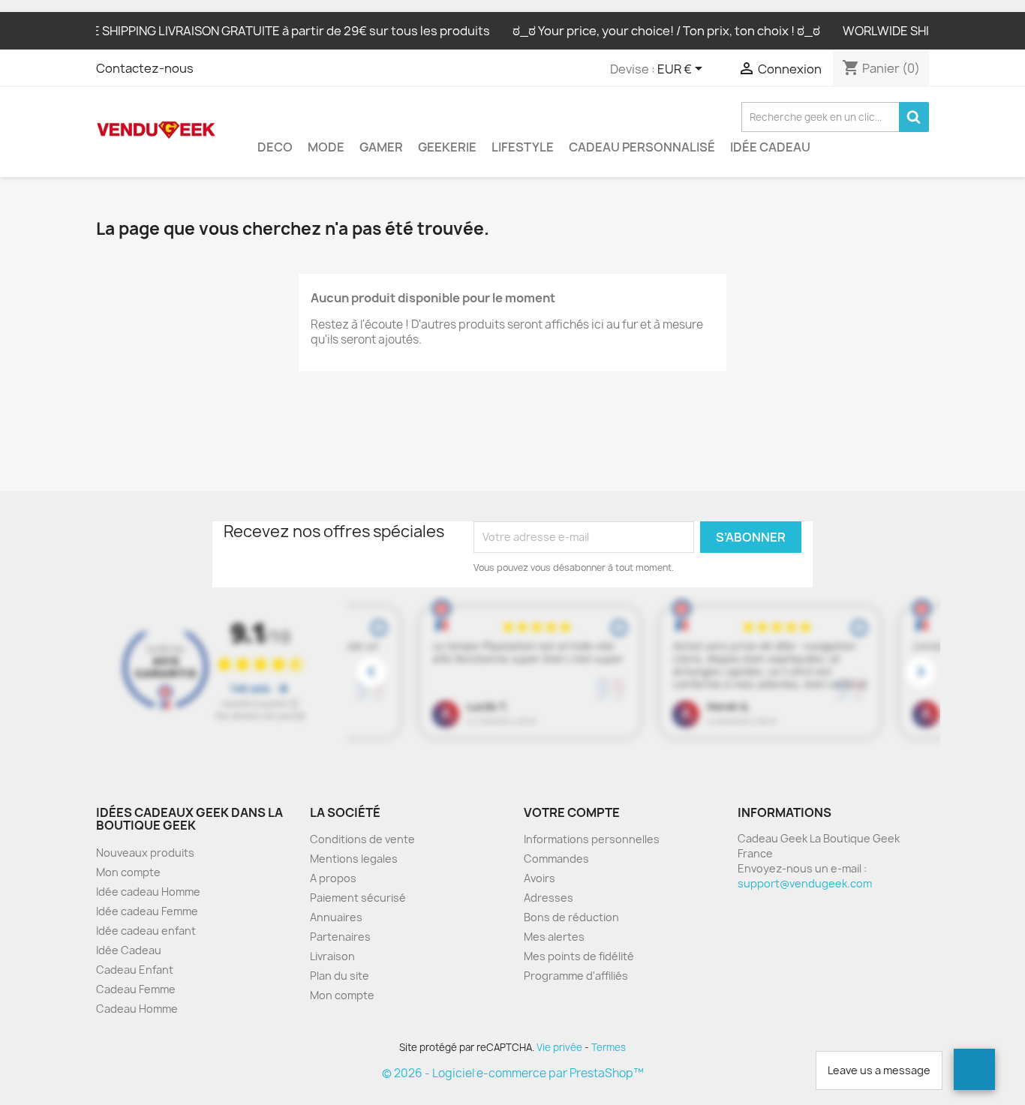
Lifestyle (522, 147)
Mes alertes (554, 936)
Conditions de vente (362, 839)
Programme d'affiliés (576, 975)
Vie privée (559, 1047)
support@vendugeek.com (805, 883)
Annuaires (336, 917)
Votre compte (572, 812)
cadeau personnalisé (642, 147)
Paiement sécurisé (358, 897)
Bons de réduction (571, 917)
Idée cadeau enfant (146, 930)
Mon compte (128, 872)
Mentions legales (354, 858)
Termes (608, 1047)
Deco (275, 147)
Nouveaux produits (145, 852)
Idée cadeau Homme (148, 891)
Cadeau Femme (136, 989)
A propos (333, 878)
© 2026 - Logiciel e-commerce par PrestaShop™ (513, 1073)
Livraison (332, 956)
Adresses (548, 897)
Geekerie (447, 147)
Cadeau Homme (137, 1008)
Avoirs (539, 878)
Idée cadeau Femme (147, 911)
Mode (326, 147)
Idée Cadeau (770, 147)
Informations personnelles (592, 839)
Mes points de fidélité (579, 956)
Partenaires (340, 936)
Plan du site (339, 975)
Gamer (381, 147)
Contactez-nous (145, 68)
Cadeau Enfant (134, 969)
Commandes (556, 858)
